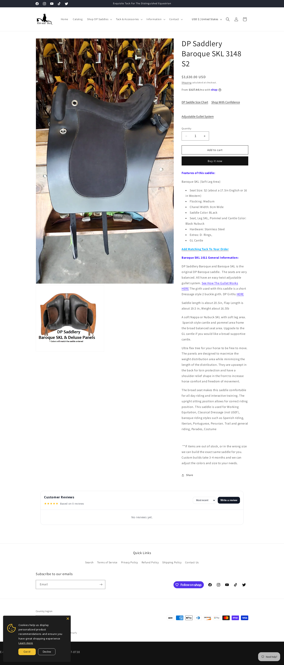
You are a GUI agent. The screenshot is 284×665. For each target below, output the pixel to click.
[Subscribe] (101, 584)
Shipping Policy (171, 562)
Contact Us (192, 562)
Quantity (186, 128)
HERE (240, 294)
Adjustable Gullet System (198, 116)
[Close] (68, 619)
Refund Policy (150, 562)
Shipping (186, 82)
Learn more (26, 643)
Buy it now (215, 161)
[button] (99, 19)
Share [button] (189, 475)
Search (89, 562)
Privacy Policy (129, 562)
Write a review (228, 500)
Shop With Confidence (225, 102)
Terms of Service (107, 562)
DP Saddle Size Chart (195, 102)
